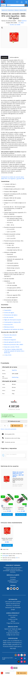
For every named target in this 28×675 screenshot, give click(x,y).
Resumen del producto (10, 335)
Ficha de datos (8, 337)
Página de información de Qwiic (12, 319)
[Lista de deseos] (16, 2)
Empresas (13, 577)
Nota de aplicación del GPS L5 (12, 342)
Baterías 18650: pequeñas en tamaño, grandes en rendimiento (13, 644)
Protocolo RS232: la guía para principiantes (13, 646)
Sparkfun (14, 370)
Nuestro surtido (13, 619)
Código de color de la (13, 634)
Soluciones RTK (8, 324)
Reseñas (13, 617)
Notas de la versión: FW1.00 (11, 347)
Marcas (13, 621)
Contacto (13, 579)
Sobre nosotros (12, 615)
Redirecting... (15, 377)
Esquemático (7, 310)
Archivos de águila (9, 312)
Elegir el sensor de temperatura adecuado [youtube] (13, 642)
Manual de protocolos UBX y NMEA (13, 344)
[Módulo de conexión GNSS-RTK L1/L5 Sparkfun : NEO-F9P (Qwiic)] (6, 479)
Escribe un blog (12, 631)
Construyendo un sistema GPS (12, 322)
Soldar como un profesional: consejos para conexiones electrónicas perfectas (13, 640)
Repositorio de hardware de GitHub (13, 329)
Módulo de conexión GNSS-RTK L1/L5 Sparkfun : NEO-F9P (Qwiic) (18, 474)
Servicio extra (13, 626)
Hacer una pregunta (11, 454)
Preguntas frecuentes (13, 623)
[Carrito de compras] (25, 2)
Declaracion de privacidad (12, 607)
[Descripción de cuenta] (20, 2)
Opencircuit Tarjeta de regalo (12, 629)
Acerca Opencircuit (12, 613)
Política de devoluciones (13, 603)
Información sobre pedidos (13, 601)
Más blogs (13, 648)
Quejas (13, 609)
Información (13, 599)
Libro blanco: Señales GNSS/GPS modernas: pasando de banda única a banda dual (14, 351)
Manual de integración (10, 339)
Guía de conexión (8, 317)
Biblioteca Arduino (9, 327)
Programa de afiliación (12, 633)
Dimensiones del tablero (10, 315)
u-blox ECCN (7, 355)
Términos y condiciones (13, 605)
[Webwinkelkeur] (14, 667)
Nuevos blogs (13, 638)
